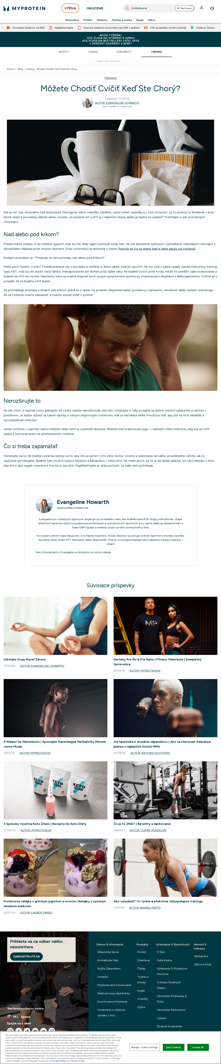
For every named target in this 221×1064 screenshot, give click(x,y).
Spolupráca (201, 956)
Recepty (64, 51)
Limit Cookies (173, 1047)
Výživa (141, 1007)
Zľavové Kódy (202, 964)
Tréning (156, 51)
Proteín (88, 20)
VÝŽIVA (70, 8)
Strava (92, 51)
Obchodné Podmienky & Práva (172, 999)
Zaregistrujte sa (26, 956)
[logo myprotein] (24, 8)
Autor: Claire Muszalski (148, 830)
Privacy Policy (59, 1061)
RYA (146, 519)
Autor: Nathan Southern (150, 753)
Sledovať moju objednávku (113, 993)
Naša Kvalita (164, 960)
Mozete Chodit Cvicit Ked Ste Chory (57, 69)
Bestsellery (72, 20)
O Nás (161, 952)
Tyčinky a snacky (122, 20)
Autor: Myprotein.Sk (144, 670)
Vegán (140, 20)
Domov (11, 69)
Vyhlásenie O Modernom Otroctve (172, 971)
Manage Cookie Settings (144, 1047)
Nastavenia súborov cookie (26, 1008)
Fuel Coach (186, 8)
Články (141, 968)
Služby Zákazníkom (109, 968)
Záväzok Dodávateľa (169, 1026)
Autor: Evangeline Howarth (117, 102)
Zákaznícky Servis (108, 952)
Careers (161, 1018)
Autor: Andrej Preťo (145, 907)
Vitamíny (102, 20)
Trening (30, 69)
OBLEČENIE (95, 8)
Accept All (198, 1047)
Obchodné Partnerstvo (171, 1009)
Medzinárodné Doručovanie (114, 985)
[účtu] (202, 8)
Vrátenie (102, 976)
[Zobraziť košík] (212, 8)
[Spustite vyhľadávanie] (127, 8)
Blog (20, 69)
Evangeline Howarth (83, 502)
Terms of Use (78, 1061)
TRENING (110, 78)
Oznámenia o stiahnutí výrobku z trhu (111, 1012)
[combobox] (159, 8)
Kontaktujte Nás (107, 960)
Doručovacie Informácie (112, 1001)
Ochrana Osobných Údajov (169, 985)
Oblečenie (143, 960)
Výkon (151, 20)
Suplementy (124, 51)
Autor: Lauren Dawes (36, 912)
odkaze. (107, 552)
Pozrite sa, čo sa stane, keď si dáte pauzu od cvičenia (156, 249)
